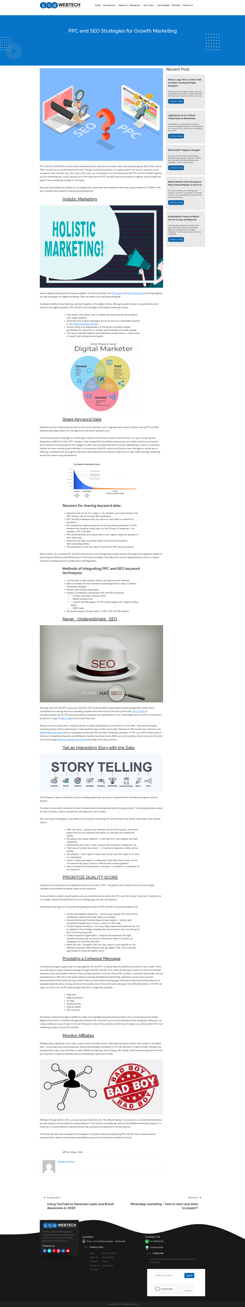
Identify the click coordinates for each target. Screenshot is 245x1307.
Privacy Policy (108, 1257)
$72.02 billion (139, 711)
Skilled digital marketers (51, 732)
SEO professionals (136, 293)
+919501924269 (156, 1247)
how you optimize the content (72, 739)
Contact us (187, 5)
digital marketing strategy (85, 324)
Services (93, 1261)
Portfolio (176, 5)
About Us (123, 5)
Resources (135, 5)
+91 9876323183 (157, 1241)
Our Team (149, 5)
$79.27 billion (67, 718)
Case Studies (163, 5)
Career (105, 1261)
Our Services (109, 5)
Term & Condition (109, 1253)
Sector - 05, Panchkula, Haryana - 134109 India (105, 1241)
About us (93, 1257)
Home (98, 5)
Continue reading (176, 101)
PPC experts (117, 293)
